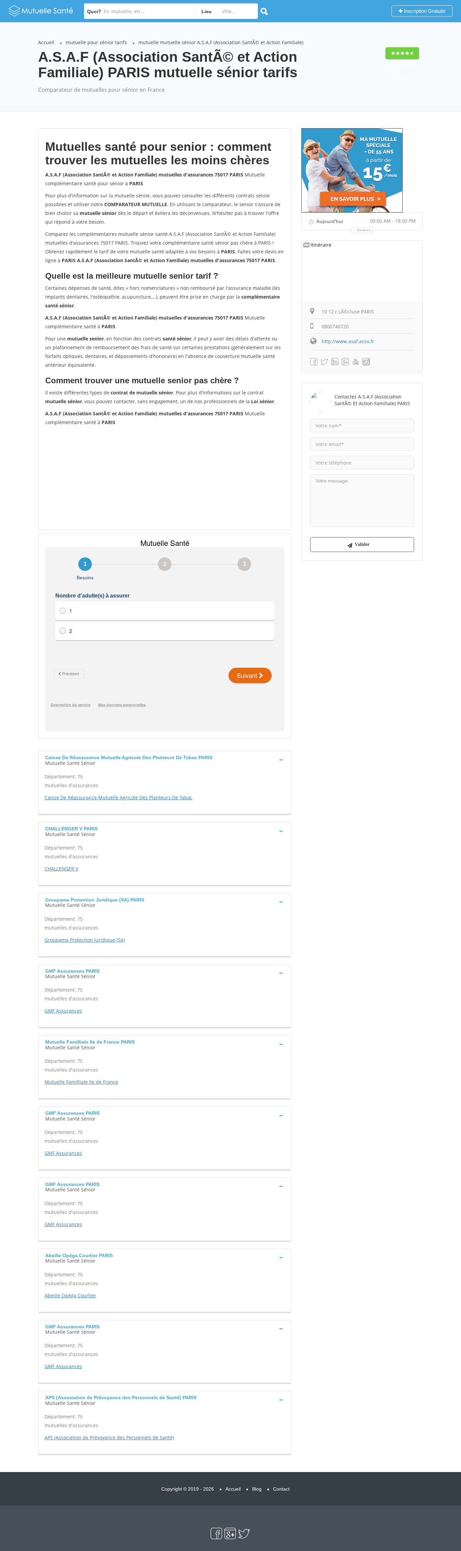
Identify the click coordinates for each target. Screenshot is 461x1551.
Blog (257, 1489)
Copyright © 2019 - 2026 (187, 1489)
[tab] (164, 759)
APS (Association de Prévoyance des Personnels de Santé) (109, 1437)
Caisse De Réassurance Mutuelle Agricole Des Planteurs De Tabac (118, 797)
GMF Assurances (63, 1010)
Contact (281, 1489)
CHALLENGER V (61, 868)
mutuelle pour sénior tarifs (96, 42)
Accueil (46, 42)
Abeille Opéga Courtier (70, 1295)
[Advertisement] (164, 477)
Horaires (364, 230)
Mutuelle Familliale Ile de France (81, 1082)
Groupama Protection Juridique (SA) (85, 940)
